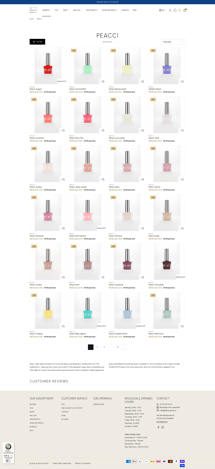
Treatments (91, 10)
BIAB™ (65, 10)
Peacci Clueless (36, 333)
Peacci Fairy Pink (76, 138)
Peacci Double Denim (118, 333)
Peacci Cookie (36, 285)
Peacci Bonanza (36, 236)
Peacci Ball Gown (156, 333)
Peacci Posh (74, 285)
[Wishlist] (179, 10)
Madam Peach (155, 89)
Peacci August (36, 89)
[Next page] (124, 347)
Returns (65, 419)
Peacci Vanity (154, 187)
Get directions (162, 422)
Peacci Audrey (36, 187)
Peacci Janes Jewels (78, 187)
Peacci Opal (154, 138)
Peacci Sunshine (37, 138)
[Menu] (12, 443)
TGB (56, 10)
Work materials (109, 10)
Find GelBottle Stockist (72, 408)
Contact (65, 412)
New (31, 430)
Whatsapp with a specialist (170, 407)
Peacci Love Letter (117, 138)
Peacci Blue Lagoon (77, 333)
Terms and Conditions (62, 463)
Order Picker (98, 404)
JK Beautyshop (42, 463)
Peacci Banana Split (117, 89)
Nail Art (77, 10)
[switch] (8, 460)
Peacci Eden (114, 187)
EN (163, 10)
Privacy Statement (83, 463)
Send (63, 415)
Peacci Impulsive (116, 285)
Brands (46, 10)
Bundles (33, 427)
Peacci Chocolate (156, 285)
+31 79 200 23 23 (166, 404)
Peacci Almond (115, 236)
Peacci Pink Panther (77, 236)
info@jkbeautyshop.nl (168, 410)
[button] (175, 10)
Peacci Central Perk (77, 89)
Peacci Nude (154, 236)
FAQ (62, 404)
